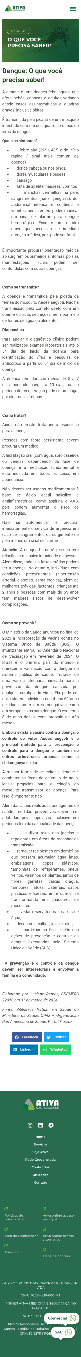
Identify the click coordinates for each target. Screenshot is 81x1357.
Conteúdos (41, 1167)
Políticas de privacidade (14, 1217)
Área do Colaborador (21, 1236)
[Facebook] (51, 1125)
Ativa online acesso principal (58, 1217)
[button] (73, 8)
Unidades (40, 1175)
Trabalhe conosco (57, 1256)
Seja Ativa (40, 1152)
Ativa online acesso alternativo (58, 1238)
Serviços (40, 1144)
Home (40, 1137)
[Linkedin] (40, 1125)
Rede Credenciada (40, 1160)
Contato (40, 1182)
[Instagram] (30, 1125)
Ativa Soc (11, 1252)
